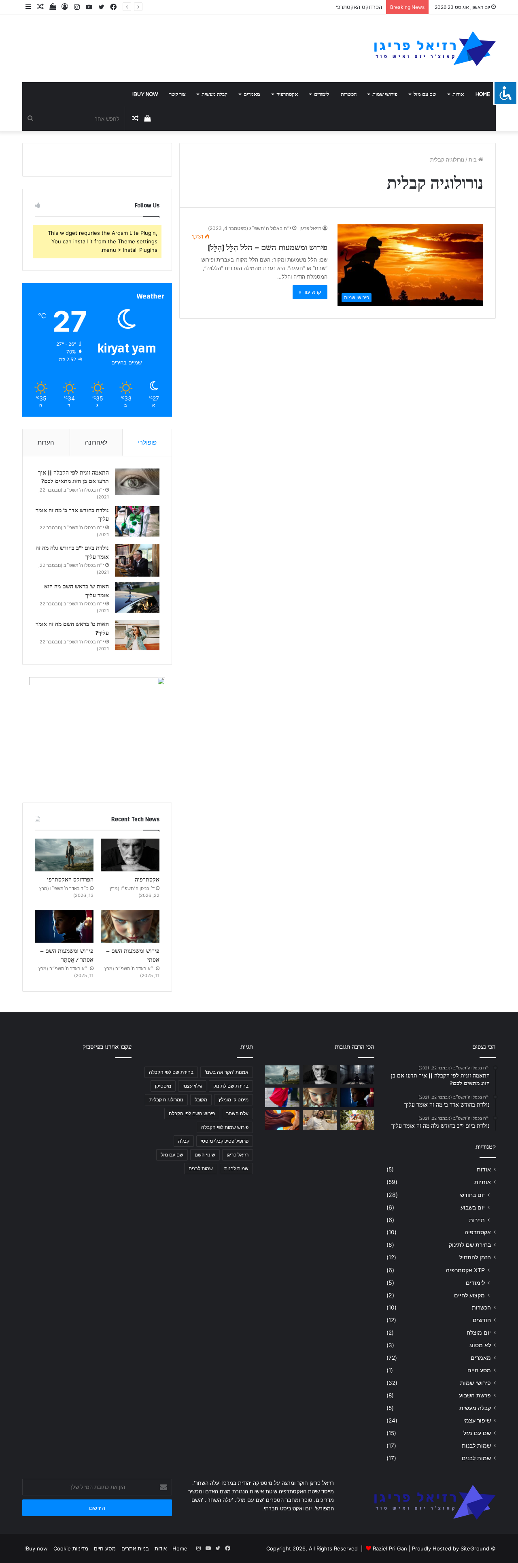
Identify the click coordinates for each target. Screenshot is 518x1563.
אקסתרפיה (287, 94)
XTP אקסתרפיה (465, 1270)
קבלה (183, 1141)
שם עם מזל (425, 94)
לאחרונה (96, 442)
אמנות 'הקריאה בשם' (226, 1072)
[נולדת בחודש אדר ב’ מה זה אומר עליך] (137, 521)
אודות (458, 94)
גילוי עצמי (192, 1086)
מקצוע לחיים (469, 1295)
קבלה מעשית (214, 94)
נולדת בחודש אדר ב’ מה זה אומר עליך (72, 515)
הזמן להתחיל (475, 1257)
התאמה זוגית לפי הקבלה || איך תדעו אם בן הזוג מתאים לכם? (73, 477)
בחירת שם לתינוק (470, 1244)
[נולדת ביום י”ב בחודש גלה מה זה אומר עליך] (137, 560)
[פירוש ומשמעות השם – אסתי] (130, 926)
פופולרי (147, 442)
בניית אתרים (135, 1548)
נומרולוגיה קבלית (166, 1100)
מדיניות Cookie (70, 1548)
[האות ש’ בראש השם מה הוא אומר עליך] (137, 597)
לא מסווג (480, 1345)
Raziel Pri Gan (390, 1548)
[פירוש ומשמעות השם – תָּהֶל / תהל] (320, 1120)
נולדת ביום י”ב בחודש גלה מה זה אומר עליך (72, 552)
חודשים (482, 1320)
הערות (46, 442)
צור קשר (177, 94)
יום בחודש (472, 1194)
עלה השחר (237, 1113)
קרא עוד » (310, 292)
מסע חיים (479, 1370)
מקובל (201, 1100)
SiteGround (475, 1548)
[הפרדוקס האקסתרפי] (64, 855)
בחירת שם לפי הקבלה (171, 1072)
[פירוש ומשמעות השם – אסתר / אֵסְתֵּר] (64, 926)
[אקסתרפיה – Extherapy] (282, 1120)
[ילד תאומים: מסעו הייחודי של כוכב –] (357, 1120)
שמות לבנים (476, 1458)
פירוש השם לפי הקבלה (192, 1113)
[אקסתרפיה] (130, 855)
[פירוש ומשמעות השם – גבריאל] (282, 1097)
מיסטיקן (163, 1086)
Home (483, 94)
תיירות (477, 1219)
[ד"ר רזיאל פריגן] (435, 48)
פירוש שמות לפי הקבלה (224, 1127)
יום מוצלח (479, 1332)
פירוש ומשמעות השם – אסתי (132, 955)
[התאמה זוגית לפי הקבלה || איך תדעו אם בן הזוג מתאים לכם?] (137, 481)
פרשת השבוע (475, 1395)
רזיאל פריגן (310, 228)
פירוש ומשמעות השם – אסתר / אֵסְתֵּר (66, 955)
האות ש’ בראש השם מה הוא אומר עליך (76, 591)
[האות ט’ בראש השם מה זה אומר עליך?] (137, 635)
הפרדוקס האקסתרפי (359, 7)
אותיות (482, 1182)
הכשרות (349, 94)
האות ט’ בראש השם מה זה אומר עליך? (72, 629)
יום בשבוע (473, 1207)
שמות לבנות (476, 1445)
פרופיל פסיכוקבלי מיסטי (224, 1141)
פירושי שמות (384, 94)
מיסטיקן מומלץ (233, 1100)
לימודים (321, 94)
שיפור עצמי (477, 1420)
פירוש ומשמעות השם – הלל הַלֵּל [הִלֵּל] (267, 247)
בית (473, 159)
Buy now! (145, 94)
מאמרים (252, 94)
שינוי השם (205, 1155)
